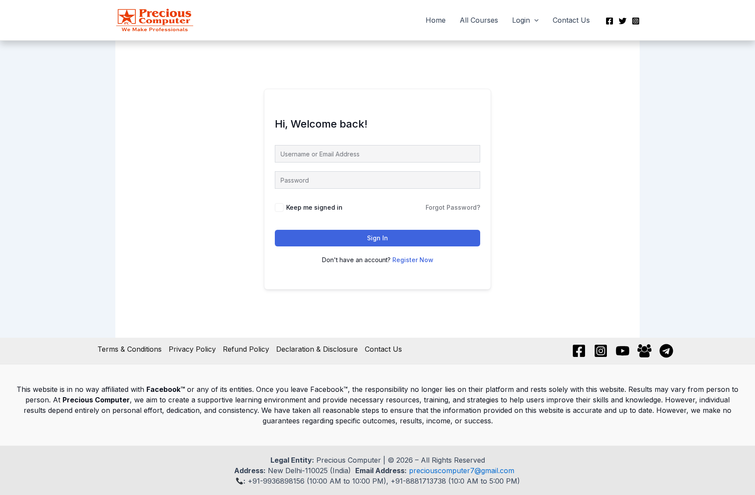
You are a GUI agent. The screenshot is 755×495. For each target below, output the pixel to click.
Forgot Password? (453, 207)
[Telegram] (666, 351)
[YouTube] (623, 351)
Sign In (377, 238)
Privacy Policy (192, 349)
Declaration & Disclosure (317, 349)
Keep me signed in (314, 207)
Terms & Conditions (129, 349)
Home (436, 20)
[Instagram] (636, 21)
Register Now (412, 259)
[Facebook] (609, 21)
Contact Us (571, 20)
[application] (534, 20)
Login (521, 20)
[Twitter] (623, 21)
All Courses (479, 20)
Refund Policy (246, 349)
